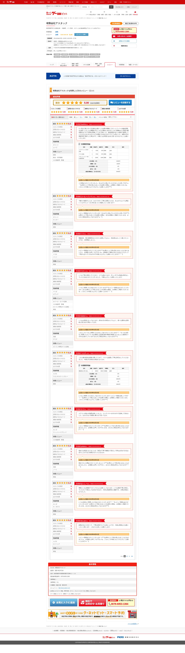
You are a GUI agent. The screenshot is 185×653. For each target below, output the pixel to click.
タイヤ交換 (85, 2)
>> (132, 556)
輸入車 (32, 2)
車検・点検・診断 (127, 14)
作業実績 (135, 14)
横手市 (82, 18)
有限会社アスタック (91, 18)
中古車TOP (49, 18)
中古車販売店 (40, 2)
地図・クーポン (133, 64)
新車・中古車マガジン (125, 2)
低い (95, 117)
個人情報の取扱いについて (84, 630)
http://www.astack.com (64, 588)
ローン (109, 2)
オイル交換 (117, 14)
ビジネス (106, 630)
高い (90, 117)
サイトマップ (127, 630)
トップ (52, 64)
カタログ (102, 2)
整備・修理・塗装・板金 (104, 14)
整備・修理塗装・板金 (75, 64)
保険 (115, 2)
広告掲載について (97, 630)
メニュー (134, 7)
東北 (71, 18)
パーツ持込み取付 (91, 14)
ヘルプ (121, 630)
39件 (56, 32)
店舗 (128, 7)
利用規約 (62, 630)
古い (81, 117)
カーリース (62, 2)
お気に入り (120, 7)
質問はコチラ (113, 630)
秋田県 (76, 18)
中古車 (26, 2)
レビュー (110, 64)
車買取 (54, 2)
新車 (49, 2)
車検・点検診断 (98, 64)
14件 (56, 34)
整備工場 (71, 2)
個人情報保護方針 (71, 630)
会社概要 (56, 630)
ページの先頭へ (132, 623)
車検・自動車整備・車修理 (60, 18)
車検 (77, 2)
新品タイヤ (94, 2)
